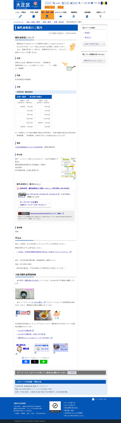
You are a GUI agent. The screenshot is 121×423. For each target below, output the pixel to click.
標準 (89, 3)
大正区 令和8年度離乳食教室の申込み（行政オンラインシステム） (43, 252)
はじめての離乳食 (25, 330)
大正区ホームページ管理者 (74, 413)
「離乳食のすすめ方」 (32, 280)
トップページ (19, 22)
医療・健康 (47, 22)
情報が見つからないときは (93, 60)
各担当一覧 (60, 7)
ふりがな (67, 3)
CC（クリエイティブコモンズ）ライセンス (42, 194)
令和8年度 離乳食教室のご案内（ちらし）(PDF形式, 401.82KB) (44, 188)
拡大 (86, 3)
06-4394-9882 (25, 264)
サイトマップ (48, 3)
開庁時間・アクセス (49, 7)
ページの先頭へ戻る (101, 399)
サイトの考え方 (70, 405)
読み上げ (75, 3)
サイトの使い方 (70, 402)
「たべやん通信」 (36, 302)
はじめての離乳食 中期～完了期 (30, 334)
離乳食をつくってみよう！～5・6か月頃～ (34, 338)
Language (58, 3)
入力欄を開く (72, 372)
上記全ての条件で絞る (91, 44)
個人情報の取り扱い (71, 407)
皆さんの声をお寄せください (74, 415)
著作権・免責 (69, 410)
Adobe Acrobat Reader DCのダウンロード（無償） (46, 213)
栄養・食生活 (59, 22)
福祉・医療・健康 (33, 22)
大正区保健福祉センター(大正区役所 (28, 147)
